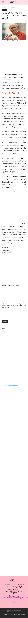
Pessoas (7, 7)
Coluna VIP (12, 7)
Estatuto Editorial (17, 610)
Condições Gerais (9, 610)
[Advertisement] (14, 59)
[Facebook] (9, 602)
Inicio (3, 7)
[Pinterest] (18, 602)
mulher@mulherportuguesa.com (16, 598)
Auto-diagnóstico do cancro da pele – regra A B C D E (20, 305)
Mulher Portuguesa (12, 386)
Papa (22, 166)
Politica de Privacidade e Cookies (14, 611)
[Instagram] (14, 602)
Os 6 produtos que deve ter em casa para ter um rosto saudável (8, 305)
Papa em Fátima (10, 285)
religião (17, 285)
